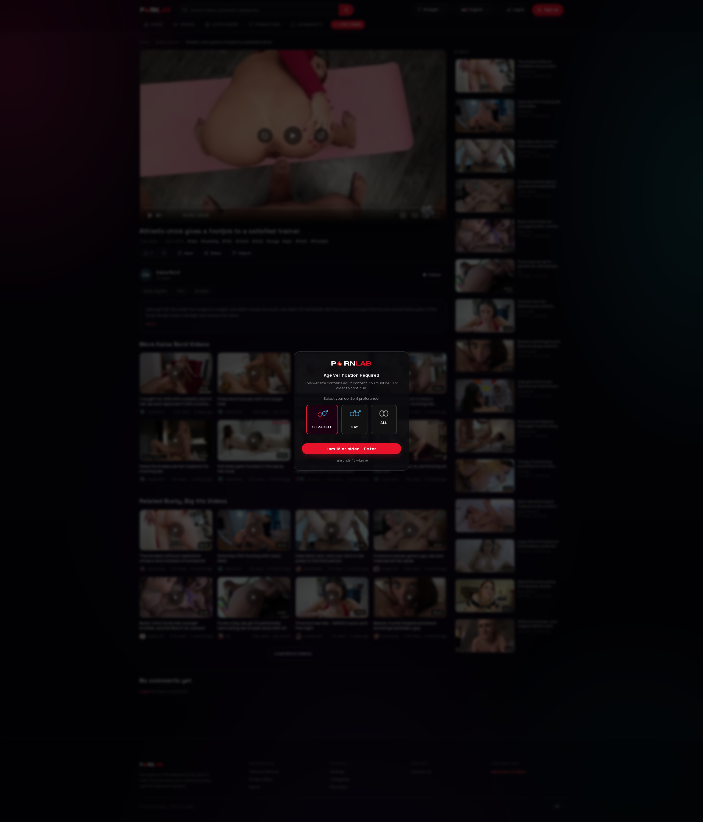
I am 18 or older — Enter (351, 449)
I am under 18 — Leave (352, 460)
